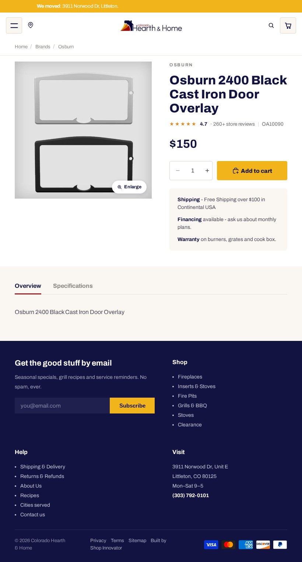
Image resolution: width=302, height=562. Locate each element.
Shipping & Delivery (42, 466)
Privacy (98, 540)
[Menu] (14, 25)
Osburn (66, 46)
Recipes (29, 495)
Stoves (186, 415)
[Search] (271, 25)
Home (21, 46)
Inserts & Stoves (196, 386)
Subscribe (132, 405)
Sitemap (137, 540)
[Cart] (288, 25)
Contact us (32, 514)
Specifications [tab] (73, 286)
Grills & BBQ (192, 405)
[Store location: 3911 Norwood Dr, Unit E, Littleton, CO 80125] (31, 25)
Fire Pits (187, 395)
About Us (31, 485)
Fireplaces (190, 376)
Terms (117, 540)
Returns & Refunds (42, 476)
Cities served (35, 504)
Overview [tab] (28, 286)
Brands (42, 46)
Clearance (190, 424)
